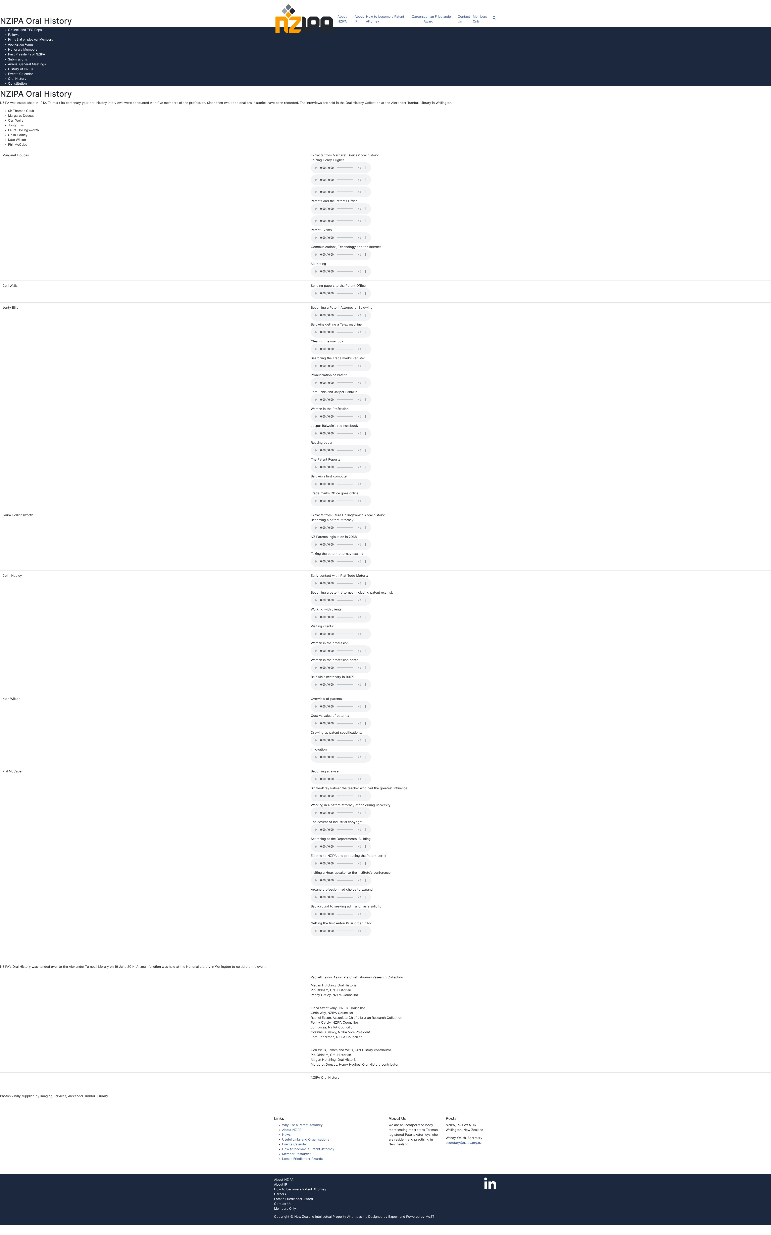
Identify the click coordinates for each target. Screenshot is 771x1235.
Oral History (17, 79)
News (286, 1135)
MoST (429, 1217)
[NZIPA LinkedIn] (490, 1183)
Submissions (17, 59)
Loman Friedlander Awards (302, 1159)
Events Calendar (20, 74)
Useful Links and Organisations (305, 1139)
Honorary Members (22, 49)
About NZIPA (292, 1130)
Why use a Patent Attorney (302, 1125)
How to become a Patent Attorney (308, 1149)
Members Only (285, 1208)
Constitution (17, 83)
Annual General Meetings (27, 64)
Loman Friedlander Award (293, 1199)
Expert (393, 1217)
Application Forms (21, 44)
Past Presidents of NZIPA (26, 54)
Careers (418, 16)
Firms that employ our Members (30, 39)
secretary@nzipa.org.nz (464, 1143)
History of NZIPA (21, 69)
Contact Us (282, 1204)
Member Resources (296, 1154)
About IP (280, 1184)
